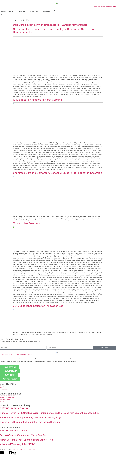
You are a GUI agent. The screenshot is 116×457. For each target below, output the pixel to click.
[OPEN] (56, 11)
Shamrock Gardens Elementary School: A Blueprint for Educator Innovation (57, 172)
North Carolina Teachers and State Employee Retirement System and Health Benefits (54, 31)
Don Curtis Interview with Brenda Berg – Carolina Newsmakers (50, 24)
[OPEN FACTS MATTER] (26, 11)
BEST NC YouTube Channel (14, 408)
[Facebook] (11, 453)
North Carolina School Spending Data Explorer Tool (27, 439)
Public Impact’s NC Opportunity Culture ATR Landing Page (30, 417)
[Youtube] (2, 453)
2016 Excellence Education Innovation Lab (38, 305)
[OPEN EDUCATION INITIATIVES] (14, 11)
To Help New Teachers (26, 223)
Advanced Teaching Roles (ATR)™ (17, 444)
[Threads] (15, 453)
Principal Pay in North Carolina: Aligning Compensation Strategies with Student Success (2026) (50, 413)
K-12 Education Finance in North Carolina (37, 99)
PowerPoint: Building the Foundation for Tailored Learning (30, 422)
